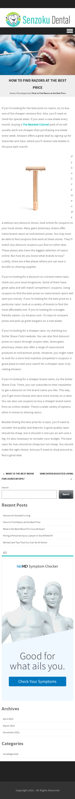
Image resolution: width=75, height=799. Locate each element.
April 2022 (8, 719)
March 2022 (9, 725)
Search (5, 487)
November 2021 (11, 732)
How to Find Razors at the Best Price (21, 522)
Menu (37, 31)
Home (12, 93)
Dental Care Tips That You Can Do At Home (25, 542)
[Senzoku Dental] (37, 19)
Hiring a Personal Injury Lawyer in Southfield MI (28, 535)
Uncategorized (24, 93)
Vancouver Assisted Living (16, 515)
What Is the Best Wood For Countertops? (18, 476)
